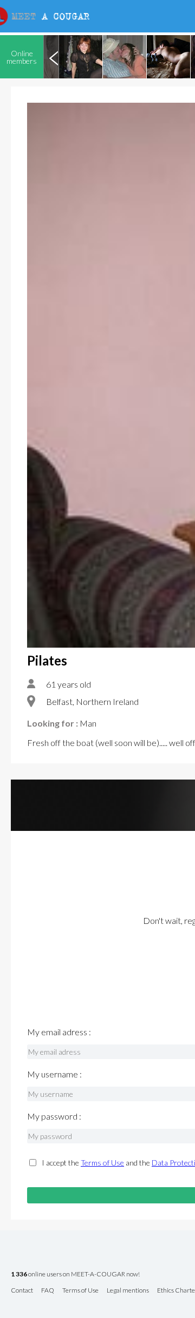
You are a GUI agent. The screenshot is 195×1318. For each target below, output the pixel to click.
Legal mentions (128, 1290)
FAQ (47, 1290)
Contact (22, 1290)
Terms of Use (102, 1162)
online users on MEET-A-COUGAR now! (75, 1274)
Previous (53, 56)
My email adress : (59, 1032)
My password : (54, 1116)
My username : (54, 1074)
